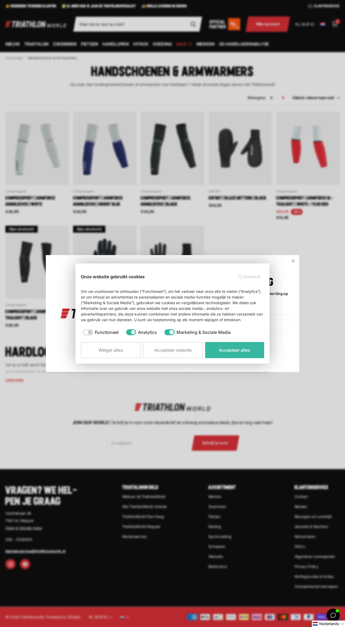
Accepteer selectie (173, 350)
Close (293, 261)
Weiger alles (110, 350)
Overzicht (251, 276)
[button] (328, 624)
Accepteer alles (234, 350)
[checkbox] (100, 332)
